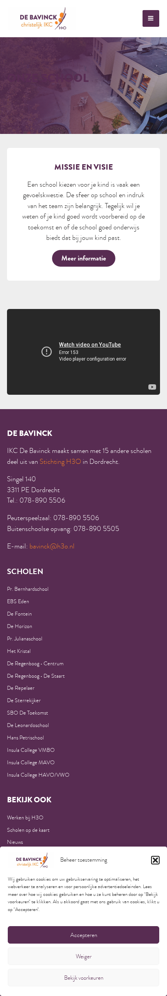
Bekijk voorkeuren (83, 978)
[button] (155, 860)
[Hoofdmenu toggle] (151, 18)
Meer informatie (83, 258)
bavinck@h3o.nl (52, 546)
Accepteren (83, 935)
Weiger (84, 956)
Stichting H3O (60, 461)
